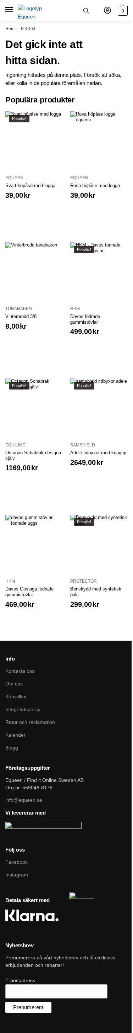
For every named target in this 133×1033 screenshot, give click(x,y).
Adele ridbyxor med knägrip (98, 452)
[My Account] (107, 11)
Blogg (11, 748)
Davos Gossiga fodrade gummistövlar (29, 591)
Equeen (14, 177)
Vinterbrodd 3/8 (21, 316)
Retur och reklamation (30, 722)
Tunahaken (18, 308)
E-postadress (20, 980)
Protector (83, 581)
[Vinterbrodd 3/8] (34, 271)
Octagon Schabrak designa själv (33, 455)
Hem (10, 28)
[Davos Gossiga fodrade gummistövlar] (34, 544)
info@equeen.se (23, 800)
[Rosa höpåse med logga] (99, 140)
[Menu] (9, 10)
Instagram (16, 875)
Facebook (16, 862)
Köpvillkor (16, 696)
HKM (75, 308)
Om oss (14, 684)
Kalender (15, 735)
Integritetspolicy (22, 709)
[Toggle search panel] (86, 10)
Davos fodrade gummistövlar (85, 319)
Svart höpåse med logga (30, 185)
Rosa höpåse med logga (95, 185)
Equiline (15, 445)
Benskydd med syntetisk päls (95, 591)
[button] (122, 11)
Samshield (82, 445)
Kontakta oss (19, 671)
